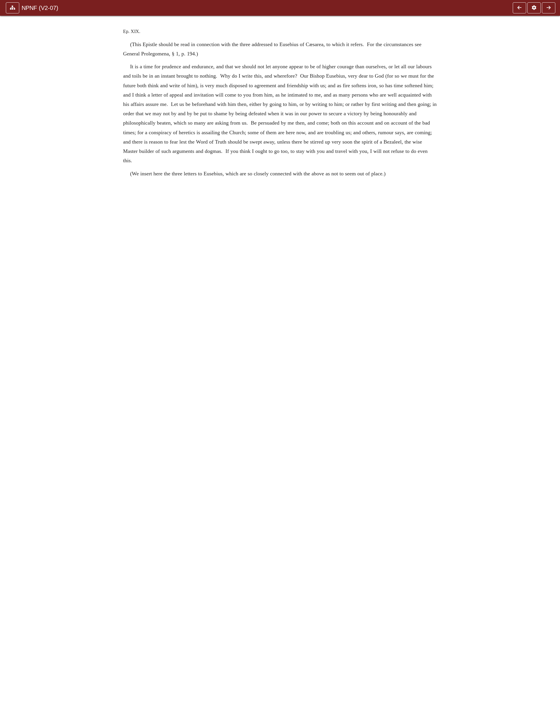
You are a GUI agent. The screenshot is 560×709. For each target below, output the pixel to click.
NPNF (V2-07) (40, 8)
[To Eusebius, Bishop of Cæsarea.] (548, 7)
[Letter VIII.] (519, 7)
